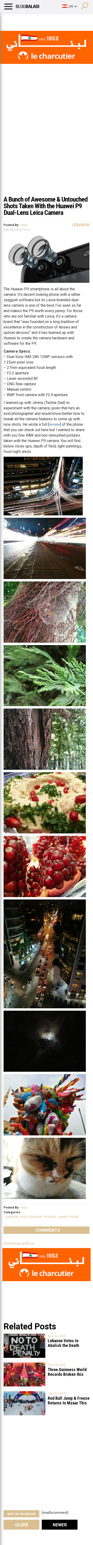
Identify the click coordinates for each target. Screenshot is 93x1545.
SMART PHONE (68, 1217)
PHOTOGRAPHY (31, 1217)
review (54, 424)
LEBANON (12, 1217)
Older (21, 1524)
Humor (31, 20)
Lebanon (80, 225)
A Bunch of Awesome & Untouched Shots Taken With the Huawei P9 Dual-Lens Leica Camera (46, 206)
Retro (48, 20)
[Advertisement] (46, 144)
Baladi (65, 20)
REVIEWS (50, 1217)
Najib (24, 225)
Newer (60, 1524)
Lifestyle (10, 20)
